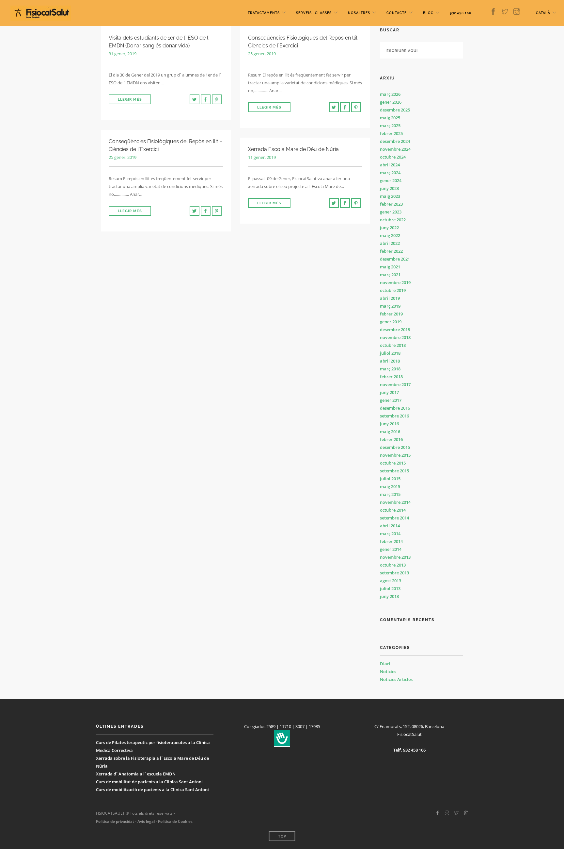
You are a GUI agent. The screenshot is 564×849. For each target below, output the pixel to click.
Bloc (428, 13)
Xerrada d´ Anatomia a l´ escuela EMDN (136, 774)
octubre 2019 (393, 290)
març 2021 (390, 275)
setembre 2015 (394, 471)
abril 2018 (390, 361)
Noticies (388, 671)
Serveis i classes (314, 13)
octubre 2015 (393, 463)
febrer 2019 (391, 314)
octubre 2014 (393, 510)
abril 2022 (390, 243)
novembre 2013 (395, 557)
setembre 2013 (394, 573)
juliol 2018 (390, 353)
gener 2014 (390, 549)
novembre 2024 (395, 149)
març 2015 (390, 494)
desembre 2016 (395, 408)
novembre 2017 (395, 384)
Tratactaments (264, 13)
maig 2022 (390, 235)
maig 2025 (390, 118)
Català (543, 13)
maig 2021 (390, 267)
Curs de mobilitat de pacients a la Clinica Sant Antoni (149, 782)
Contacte (396, 13)
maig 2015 (390, 486)
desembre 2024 (395, 141)
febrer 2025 (391, 133)
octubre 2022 (393, 220)
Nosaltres (359, 13)
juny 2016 (389, 424)
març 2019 (390, 306)
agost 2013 (390, 581)
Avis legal (145, 821)
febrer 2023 (391, 204)
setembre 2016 (394, 416)
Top (282, 836)
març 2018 (390, 369)
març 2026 (390, 94)
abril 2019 (390, 298)
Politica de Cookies (175, 821)
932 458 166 (460, 13)
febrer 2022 (391, 251)
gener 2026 (390, 102)
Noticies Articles (396, 679)
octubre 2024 (393, 157)
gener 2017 (390, 400)
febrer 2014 (391, 541)
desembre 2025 (395, 110)
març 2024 (390, 173)
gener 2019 (390, 322)
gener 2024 (390, 180)
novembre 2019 (395, 282)
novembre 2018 (395, 337)
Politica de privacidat (115, 821)
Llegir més (130, 99)
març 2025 (390, 125)
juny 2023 (389, 188)
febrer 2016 (391, 439)
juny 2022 (389, 227)
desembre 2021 (395, 259)
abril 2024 (390, 165)
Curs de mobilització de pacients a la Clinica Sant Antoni (152, 789)
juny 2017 (389, 392)
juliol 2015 (390, 479)
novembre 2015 (395, 455)
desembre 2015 (395, 447)
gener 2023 (390, 212)
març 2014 (390, 533)
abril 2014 (390, 526)
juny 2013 (389, 596)
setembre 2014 (394, 518)
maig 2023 (390, 196)
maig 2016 (390, 431)
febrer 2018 (391, 377)
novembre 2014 (395, 502)
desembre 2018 (395, 329)
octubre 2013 (393, 565)
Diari (385, 664)
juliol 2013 (390, 588)
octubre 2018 (393, 345)
